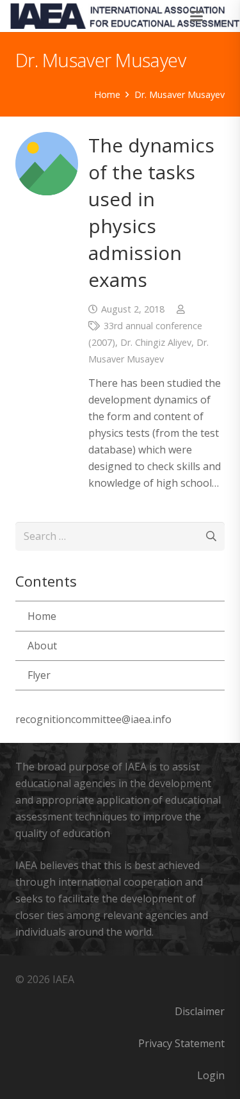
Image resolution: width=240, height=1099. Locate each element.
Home (42, 616)
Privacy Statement (181, 1043)
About (42, 646)
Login (211, 1075)
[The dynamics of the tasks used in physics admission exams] (46, 163)
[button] (197, 16)
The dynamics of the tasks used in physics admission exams (151, 212)
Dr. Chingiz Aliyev (155, 342)
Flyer (39, 675)
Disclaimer (200, 1011)
